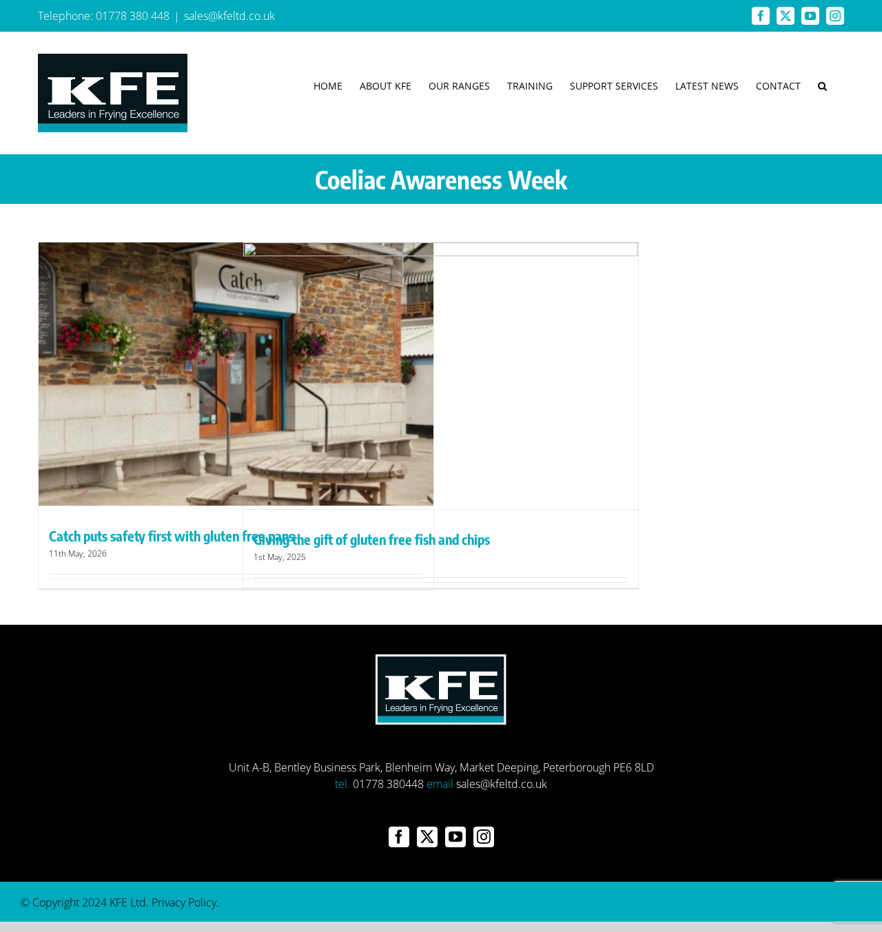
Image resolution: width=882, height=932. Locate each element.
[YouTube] (455, 837)
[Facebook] (399, 837)
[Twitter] (427, 837)
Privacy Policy (184, 902)
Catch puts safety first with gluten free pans (171, 535)
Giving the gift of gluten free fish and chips (372, 539)
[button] (822, 85)
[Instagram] (483, 837)
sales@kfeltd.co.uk (229, 15)
